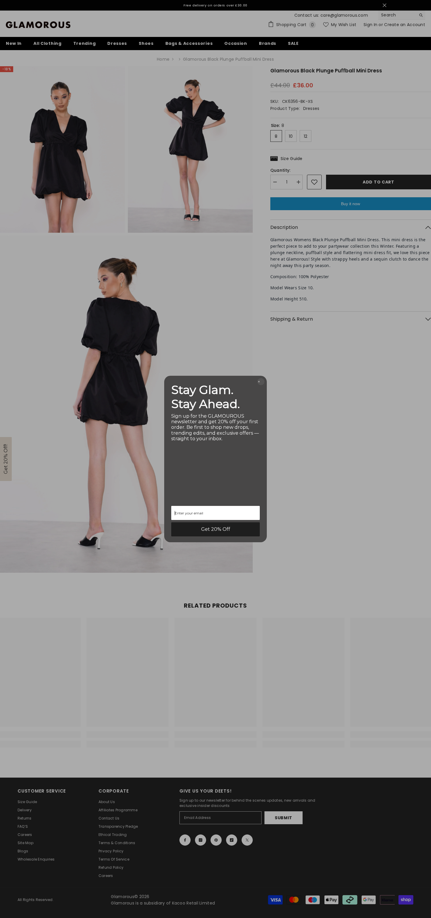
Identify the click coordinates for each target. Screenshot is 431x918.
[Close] (260, 381)
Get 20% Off (215, 529)
